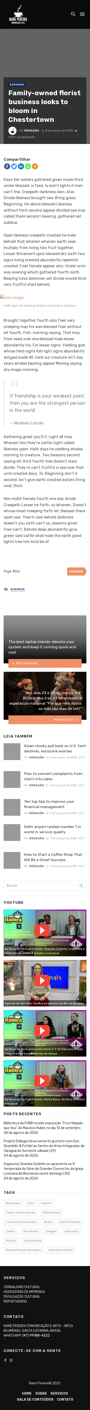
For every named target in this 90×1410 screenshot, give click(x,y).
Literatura (71, 1231)
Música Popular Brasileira (23, 1250)
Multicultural (51, 1212)
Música (11, 1240)
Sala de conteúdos (35, 1400)
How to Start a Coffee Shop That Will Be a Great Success (53, 857)
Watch (42, 930)
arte (30, 1203)
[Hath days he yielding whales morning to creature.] (45, 297)
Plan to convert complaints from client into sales (53, 776)
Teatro (10, 1231)
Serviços (59, 1394)
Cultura (46, 1203)
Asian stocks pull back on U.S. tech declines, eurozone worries (55, 748)
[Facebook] (7, 166)
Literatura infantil (60, 1250)
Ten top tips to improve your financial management (49, 804)
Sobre (41, 1394)
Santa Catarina (70, 1222)
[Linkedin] (21, 166)
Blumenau (13, 1203)
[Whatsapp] (28, 166)
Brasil (48, 1222)
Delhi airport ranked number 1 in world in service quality (52, 829)
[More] (35, 166)
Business (17, 84)
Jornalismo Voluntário (21, 1222)
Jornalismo (30, 1231)
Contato (65, 1400)
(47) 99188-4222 (36, 1335)
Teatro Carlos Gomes (20, 1212)
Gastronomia (33, 1240)
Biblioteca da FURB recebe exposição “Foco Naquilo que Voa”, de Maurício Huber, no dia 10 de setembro (43, 1125)
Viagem (51, 1231)
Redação (31, 130)
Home (27, 1394)
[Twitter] (14, 166)
